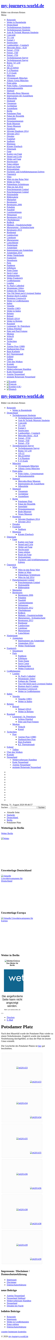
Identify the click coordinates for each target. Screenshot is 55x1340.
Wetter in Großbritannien (18, 301)
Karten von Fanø (14, 154)
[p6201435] (22, 1138)
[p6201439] (22, 1245)
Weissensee (12, 215)
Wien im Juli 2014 (15, 187)
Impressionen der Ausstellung (20, 96)
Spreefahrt (11, 118)
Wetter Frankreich (15, 278)
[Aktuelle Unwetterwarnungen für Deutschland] (14, 881)
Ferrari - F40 (12, 52)
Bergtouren (12, 202)
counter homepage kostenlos (13, 1331)
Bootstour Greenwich (16, 298)
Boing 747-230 (13, 63)
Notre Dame (12, 270)
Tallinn (10, 359)
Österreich (11, 174)
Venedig (10, 306)
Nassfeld (11, 209)
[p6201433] (22, 1068)
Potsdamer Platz (14, 113)
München (11, 75)
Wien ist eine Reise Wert (17, 179)
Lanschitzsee (12, 242)
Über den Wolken (15, 361)
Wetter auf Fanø (14, 159)
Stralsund (11, 101)
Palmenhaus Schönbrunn (18, 184)
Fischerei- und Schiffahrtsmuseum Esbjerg (25, 171)
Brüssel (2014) (13, 318)
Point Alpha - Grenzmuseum (19, 85)
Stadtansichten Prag (15, 349)
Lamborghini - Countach (18, 45)
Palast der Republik (15, 116)
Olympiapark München (17, 78)
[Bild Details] (35, 1082)
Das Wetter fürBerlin (12, 964)
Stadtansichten (13, 275)
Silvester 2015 (13, 134)
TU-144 (10, 37)
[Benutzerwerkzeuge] (2, 1013)
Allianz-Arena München (17, 80)
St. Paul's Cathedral (15, 285)
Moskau (10, 334)
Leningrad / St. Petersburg (18, 326)
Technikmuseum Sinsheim (18, 27)
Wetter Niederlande (15, 255)
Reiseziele (11, 20)
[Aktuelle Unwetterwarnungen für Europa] (18, 921)
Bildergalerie (12, 197)
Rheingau (11, 144)
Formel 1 (11, 40)
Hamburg (11, 128)
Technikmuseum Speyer (17, 58)
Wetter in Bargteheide (16, 22)
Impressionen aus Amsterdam (20, 250)
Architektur (12, 106)
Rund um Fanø (13, 166)
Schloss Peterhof (14, 328)
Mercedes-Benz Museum (18, 93)
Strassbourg (12, 260)
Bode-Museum (13, 123)
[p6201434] (22, 1103)
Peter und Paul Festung (17, 331)
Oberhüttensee (13, 220)
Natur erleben (13, 164)
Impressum (11, 1280)
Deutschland (12, 25)
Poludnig (11, 207)
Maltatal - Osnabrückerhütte (19, 225)
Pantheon (11, 265)
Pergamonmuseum (15, 121)
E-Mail (10, 1020)
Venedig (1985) (14, 308)
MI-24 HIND (13, 68)
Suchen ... (5, 807)
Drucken (11, 1017)
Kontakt (10, 364)
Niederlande (12, 245)
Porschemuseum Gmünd (18, 189)
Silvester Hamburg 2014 (17, 131)
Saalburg (11, 141)
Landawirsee (12, 235)
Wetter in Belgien (14, 321)
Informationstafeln (15, 88)
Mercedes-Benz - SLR (17, 47)
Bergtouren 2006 (14, 204)
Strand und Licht (14, 156)
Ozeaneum (11, 103)
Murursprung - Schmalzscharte (20, 227)
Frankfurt (11, 139)
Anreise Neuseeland (16, 374)
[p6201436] (22, 1174)
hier (39, 1046)
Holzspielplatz (13, 169)
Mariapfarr (11, 199)
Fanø (9, 151)
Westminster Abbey (15, 288)
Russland (11, 323)
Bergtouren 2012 (14, 217)
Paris (9, 263)
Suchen (41, 807)
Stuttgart (10, 90)
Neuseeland (12, 366)
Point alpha (12, 83)
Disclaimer (11, 1282)
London (10, 283)
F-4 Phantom (12, 70)
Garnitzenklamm (14, 212)
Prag (9, 344)
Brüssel (10, 316)
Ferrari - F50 (12, 55)
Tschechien (12, 341)
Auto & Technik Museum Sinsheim (22, 32)
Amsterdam (12, 247)
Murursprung (12, 240)
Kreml (9, 339)
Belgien (10, 313)
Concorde (11, 35)
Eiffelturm (11, 268)
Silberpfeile (12, 98)
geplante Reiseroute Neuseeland (21, 377)
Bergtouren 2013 (14, 230)
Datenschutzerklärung (16, 1285)
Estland (10, 356)
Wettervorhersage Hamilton (19, 369)
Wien (9, 177)
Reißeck (10, 222)
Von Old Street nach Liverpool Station (24, 293)
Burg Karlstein (13, 351)
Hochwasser (12, 161)
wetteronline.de (15, 1009)
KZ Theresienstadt (15, 354)
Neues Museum (14, 126)
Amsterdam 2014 (14, 253)
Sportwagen (12, 42)
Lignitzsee (11, 237)
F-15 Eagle (12, 73)
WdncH (10, 336)
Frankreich (11, 258)
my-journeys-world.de (22, 5)
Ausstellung (12, 108)
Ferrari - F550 (13, 50)
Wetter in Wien (13, 182)
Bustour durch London (17, 296)
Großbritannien (13, 280)
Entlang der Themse (16, 290)
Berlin (9, 111)
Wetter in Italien (14, 311)
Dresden (10, 136)
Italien (9, 303)
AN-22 (10, 65)
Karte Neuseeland (15, 372)
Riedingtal (11, 232)
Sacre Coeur (12, 273)
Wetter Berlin (7, 833)
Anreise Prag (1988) (16, 346)
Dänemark (11, 149)
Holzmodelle (12, 194)
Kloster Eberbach (14, 146)
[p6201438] (22, 1209)
